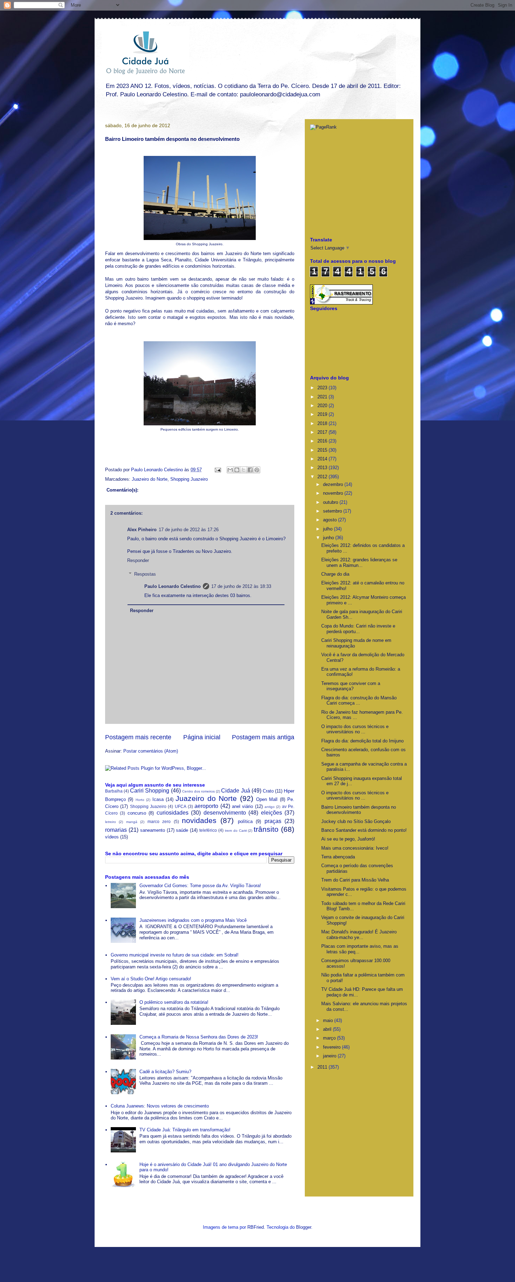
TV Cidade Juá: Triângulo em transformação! (185, 1129)
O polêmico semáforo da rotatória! (173, 1002)
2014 (323, 458)
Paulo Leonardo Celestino (157, 469)
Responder (138, 560)
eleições (271, 813)
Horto (140, 800)
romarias (116, 830)
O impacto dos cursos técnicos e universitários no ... (355, 729)
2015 (323, 450)
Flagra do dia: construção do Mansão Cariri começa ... (359, 700)
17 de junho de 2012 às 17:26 (189, 529)
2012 (323, 476)
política (245, 821)
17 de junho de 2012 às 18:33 (241, 586)
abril (328, 1029)
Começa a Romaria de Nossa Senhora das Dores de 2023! (198, 1037)
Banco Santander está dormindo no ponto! (364, 830)
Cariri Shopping (149, 791)
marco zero (159, 821)
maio (328, 1020)
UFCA (180, 806)
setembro (333, 511)
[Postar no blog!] (236, 469)
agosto (330, 519)
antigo (270, 807)
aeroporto (206, 806)
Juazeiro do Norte (149, 479)
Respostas (145, 574)
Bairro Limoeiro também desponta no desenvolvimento (358, 809)
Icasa (158, 799)
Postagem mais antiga (263, 737)
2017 (323, 432)
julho (328, 529)
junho (329, 537)
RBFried (255, 1227)
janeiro (330, 1055)
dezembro (333, 484)
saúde (182, 830)
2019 (323, 414)
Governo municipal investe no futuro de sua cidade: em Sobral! (175, 955)
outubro (331, 502)
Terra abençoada (338, 856)
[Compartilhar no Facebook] (250, 469)
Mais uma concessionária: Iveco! (355, 848)
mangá (131, 822)
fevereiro (332, 1047)
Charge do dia (335, 574)
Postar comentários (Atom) (150, 751)
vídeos (112, 836)
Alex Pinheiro (142, 529)
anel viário (242, 806)
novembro (333, 493)
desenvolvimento (225, 813)
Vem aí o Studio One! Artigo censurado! (151, 978)
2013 (323, 467)
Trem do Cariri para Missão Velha (355, 880)
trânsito (266, 829)
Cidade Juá (235, 791)
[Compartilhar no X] (243, 469)
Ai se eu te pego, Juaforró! (348, 839)
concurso (137, 813)
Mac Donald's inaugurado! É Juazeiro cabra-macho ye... (359, 934)
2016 (323, 441)
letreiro (110, 822)
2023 (323, 387)
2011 (323, 1067)
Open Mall (266, 799)
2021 (323, 396)
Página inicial (201, 737)
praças (273, 821)
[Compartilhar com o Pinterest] (256, 469)
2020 (323, 405)
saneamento (152, 830)
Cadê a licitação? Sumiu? (165, 1071)
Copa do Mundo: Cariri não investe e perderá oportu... (358, 628)
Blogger (303, 1227)
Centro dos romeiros (198, 791)
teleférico (208, 830)
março (330, 1038)
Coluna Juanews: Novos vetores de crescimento (160, 1106)
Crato (268, 791)
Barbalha (114, 791)
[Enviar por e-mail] (230, 469)
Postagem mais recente (138, 737)
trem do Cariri (236, 830)
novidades (199, 820)
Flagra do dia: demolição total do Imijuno (362, 740)
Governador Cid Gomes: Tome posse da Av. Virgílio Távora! (200, 885)
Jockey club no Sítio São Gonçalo (356, 821)
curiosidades (172, 813)
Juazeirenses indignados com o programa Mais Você (193, 920)
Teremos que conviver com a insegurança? (350, 686)
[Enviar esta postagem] (217, 469)
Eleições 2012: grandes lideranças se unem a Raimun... (359, 562)
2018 (323, 423)
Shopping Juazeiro (189, 479)
